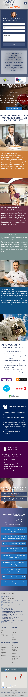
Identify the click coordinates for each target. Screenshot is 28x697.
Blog (2, 658)
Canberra (14, 639)
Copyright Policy (20, 695)
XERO (2, 630)
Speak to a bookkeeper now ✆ (14, 494)
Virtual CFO (14, 663)
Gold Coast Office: (8, 611)
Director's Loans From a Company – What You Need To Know (14, 556)
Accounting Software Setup (16, 662)
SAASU (2, 632)
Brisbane (13, 629)
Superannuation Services (15, 659)
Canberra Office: (7, 620)
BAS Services (14, 645)
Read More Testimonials (14, 108)
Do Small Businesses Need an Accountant (14, 543)
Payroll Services (15, 647)
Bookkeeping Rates (5, 650)
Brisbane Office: (7, 601)
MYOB (2, 629)
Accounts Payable (15, 654)
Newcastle (14, 634)
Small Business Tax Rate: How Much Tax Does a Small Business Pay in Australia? (14, 537)
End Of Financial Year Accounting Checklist (14, 549)
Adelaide (13, 635)
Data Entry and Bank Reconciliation (16, 652)
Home (2, 644)
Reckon (2, 634)
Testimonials (3, 655)
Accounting (3, 649)
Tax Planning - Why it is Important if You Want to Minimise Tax (14, 571)
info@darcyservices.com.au (10, 596)
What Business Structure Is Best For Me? (14, 577)
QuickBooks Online (5, 635)
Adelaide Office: (7, 614)
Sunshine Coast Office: (9, 607)
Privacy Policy (13, 695)
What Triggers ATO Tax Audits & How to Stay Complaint (14, 530)
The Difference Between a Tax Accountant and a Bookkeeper (14, 583)
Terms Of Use (7, 695)
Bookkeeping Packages (3, 653)
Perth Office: (6, 604)
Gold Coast (14, 632)
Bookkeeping (3, 647)
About (2, 645)
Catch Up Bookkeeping (14, 650)
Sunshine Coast (15, 630)
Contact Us (3, 657)
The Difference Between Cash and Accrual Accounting (14, 564)
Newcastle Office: (7, 617)
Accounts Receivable (16, 656)
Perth (13, 637)
